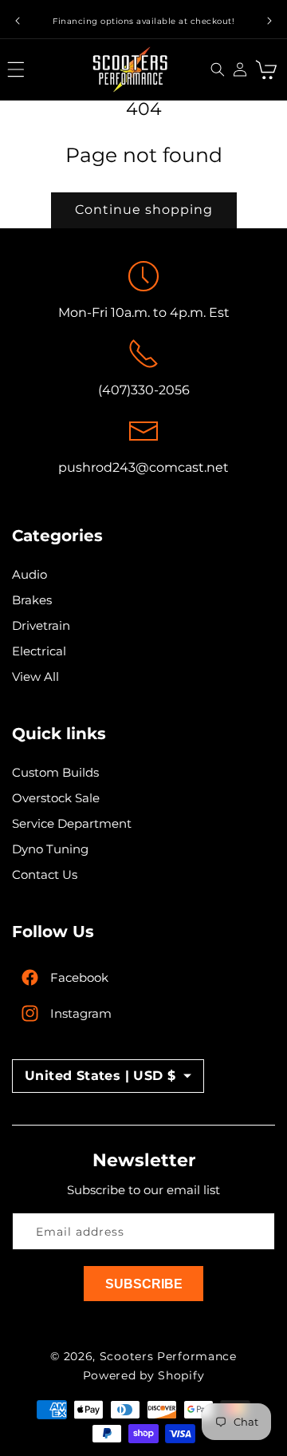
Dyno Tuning (50, 849)
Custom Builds (55, 772)
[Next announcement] (269, 20)
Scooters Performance (168, 1356)
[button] (20, 69)
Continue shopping (144, 209)
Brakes (32, 599)
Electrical (39, 651)
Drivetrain (41, 625)
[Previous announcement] (17, 20)
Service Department (72, 823)
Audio (29, 574)
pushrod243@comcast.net (143, 467)
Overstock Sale (56, 797)
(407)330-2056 (144, 390)
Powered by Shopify (144, 1375)
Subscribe (144, 1284)
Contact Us (44, 874)
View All (35, 676)
